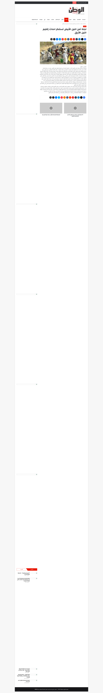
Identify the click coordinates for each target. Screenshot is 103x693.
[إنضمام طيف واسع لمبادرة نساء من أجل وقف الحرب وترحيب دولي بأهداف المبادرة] (34, 622)
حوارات (48, 19)
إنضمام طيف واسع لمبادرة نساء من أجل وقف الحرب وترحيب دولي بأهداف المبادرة (23, 580)
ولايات (66, 19)
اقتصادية (79, 19)
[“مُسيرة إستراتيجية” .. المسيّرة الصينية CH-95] (34, 574)
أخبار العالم (58, 19)
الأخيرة (22, 569)
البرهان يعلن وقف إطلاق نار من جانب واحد (24, 681)
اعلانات (52, 19)
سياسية (84, 19)
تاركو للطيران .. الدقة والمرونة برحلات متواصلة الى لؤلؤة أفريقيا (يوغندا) (23, 676)
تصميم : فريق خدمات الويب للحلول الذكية (50, 689)
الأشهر (32, 569)
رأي (44, 19)
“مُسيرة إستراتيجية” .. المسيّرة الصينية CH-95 (24, 573)
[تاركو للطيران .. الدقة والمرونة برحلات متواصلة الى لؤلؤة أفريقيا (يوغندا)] (34, 676)
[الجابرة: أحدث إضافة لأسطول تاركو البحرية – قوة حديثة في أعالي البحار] (34, 670)
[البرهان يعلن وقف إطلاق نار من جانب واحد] (34, 682)
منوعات (40, 19)
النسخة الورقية (35, 19)
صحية (70, 19)
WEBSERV (36, 689)
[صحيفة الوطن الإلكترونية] (76, 10)
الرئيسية (84, 24)
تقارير (62, 19)
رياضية (74, 19)
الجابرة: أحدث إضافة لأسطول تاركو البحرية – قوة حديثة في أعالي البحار (24, 670)
